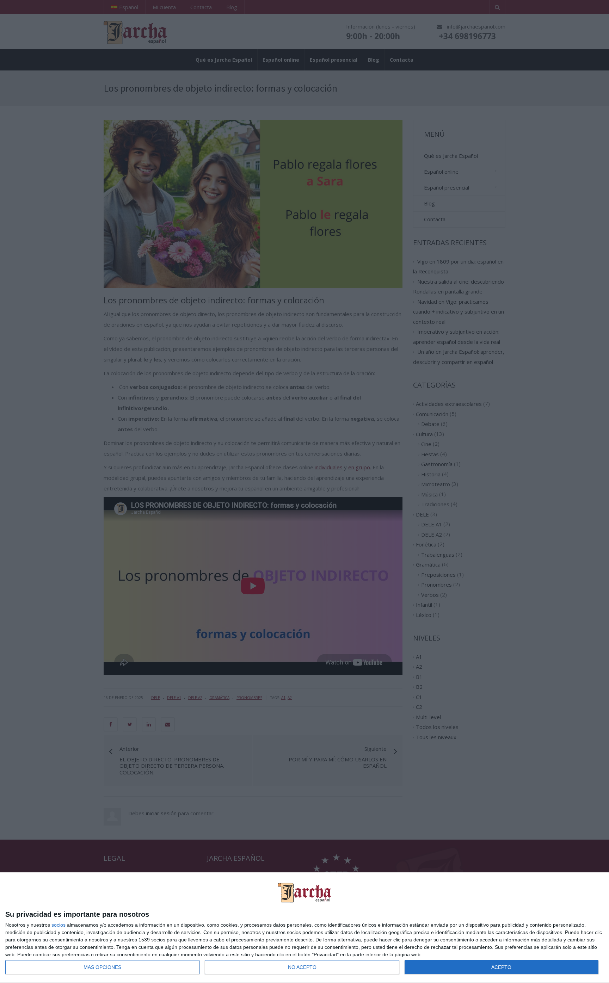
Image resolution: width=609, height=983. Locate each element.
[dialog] (304, 928)
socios (58, 924)
